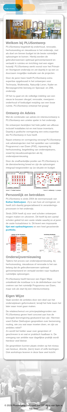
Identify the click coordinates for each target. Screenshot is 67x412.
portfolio (10, 229)
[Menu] (60, 7)
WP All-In (45, 405)
